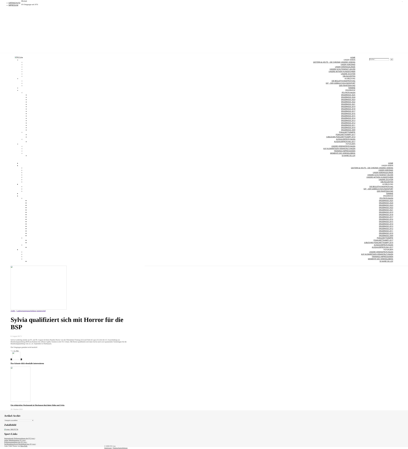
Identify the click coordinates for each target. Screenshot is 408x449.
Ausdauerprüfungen (345, 139)
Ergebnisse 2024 (348, 97)
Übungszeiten (349, 76)
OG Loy (24, 1)
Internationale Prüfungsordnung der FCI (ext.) (19, 438)
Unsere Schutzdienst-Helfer (342, 69)
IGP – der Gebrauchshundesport (340, 83)
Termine (351, 88)
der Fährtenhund (347, 85)
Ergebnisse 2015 (348, 116)
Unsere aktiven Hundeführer (342, 71)
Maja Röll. (24, 446)
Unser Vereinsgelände (345, 67)
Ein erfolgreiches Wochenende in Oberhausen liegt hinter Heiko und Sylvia (37, 405)
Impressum (13, 5)
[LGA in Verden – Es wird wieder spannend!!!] (11, 359)
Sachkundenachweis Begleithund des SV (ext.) (20, 444)
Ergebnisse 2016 (348, 113)
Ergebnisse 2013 (348, 120)
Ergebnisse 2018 (348, 109)
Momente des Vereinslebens (342, 153)
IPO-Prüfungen (348, 92)
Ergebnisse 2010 (348, 127)
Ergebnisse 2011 (348, 125)
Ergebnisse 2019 (348, 106)
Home (352, 57)
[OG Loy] (18, 57)
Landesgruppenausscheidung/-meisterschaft (31, 311)
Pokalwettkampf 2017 (345, 134)
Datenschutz (14, 3)
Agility (13, 311)
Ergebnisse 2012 (348, 123)
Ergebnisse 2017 (348, 111)
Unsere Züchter (348, 74)
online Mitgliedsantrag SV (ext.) (15, 440)
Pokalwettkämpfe (347, 132)
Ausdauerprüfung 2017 (344, 141)
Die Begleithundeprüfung (343, 81)
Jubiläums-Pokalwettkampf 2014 (340, 137)
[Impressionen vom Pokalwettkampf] (17, 359)
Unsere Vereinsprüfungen (343, 146)
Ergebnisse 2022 (348, 102)
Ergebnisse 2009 (348, 130)
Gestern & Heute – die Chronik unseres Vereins (334, 62)
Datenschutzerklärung (120, 448)
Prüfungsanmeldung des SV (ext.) (15, 442)
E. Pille (16, 351)
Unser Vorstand (348, 64)
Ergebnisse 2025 (348, 95)
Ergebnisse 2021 (348, 104)
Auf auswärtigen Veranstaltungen (339, 148)
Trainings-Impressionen (344, 151)
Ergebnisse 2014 (348, 118)
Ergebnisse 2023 (348, 99)
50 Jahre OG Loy (348, 155)
